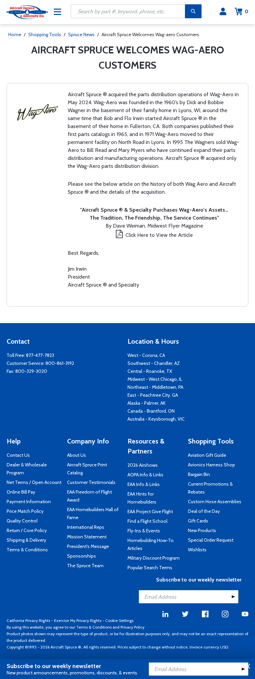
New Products (202, 530)
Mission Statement (87, 537)
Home (14, 34)
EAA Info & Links (144, 484)
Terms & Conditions (27, 550)
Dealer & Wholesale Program (27, 469)
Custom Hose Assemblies (214, 502)
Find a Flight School (147, 521)
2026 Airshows (143, 465)
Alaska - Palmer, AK (147, 403)
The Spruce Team (85, 566)
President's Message (88, 546)
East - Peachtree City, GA (153, 395)
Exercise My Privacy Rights (77, 620)
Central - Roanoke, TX (150, 371)
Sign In (222, 12)
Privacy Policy (132, 627)
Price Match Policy (25, 511)
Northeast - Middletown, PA (155, 387)
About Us (76, 455)
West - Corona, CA (146, 355)
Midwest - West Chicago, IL (155, 379)
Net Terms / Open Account (34, 482)
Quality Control (22, 521)
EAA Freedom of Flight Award (89, 496)
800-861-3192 (59, 363)
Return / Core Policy (27, 530)
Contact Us (18, 455)
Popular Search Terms (150, 568)
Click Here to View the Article (159, 235)
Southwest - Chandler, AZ (154, 363)
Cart (246, 11)
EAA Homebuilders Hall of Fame (93, 513)
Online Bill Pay (21, 492)
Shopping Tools (44, 34)
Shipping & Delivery (26, 540)
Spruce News (81, 34)
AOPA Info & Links (145, 475)
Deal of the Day (204, 511)
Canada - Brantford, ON (151, 411)
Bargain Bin (199, 474)
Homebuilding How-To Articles (151, 544)
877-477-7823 (40, 355)
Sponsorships (81, 556)
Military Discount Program (154, 558)
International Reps (85, 527)
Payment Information (29, 502)
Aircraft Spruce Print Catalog (87, 469)
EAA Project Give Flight (150, 511)
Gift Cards (198, 521)
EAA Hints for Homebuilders (142, 498)
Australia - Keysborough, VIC (156, 419)
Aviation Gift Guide (207, 455)
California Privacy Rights (28, 620)
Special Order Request (210, 540)
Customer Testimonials (91, 482)
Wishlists (197, 550)
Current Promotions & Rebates (210, 488)
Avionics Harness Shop (211, 465)
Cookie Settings (119, 620)
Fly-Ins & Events (144, 531)
